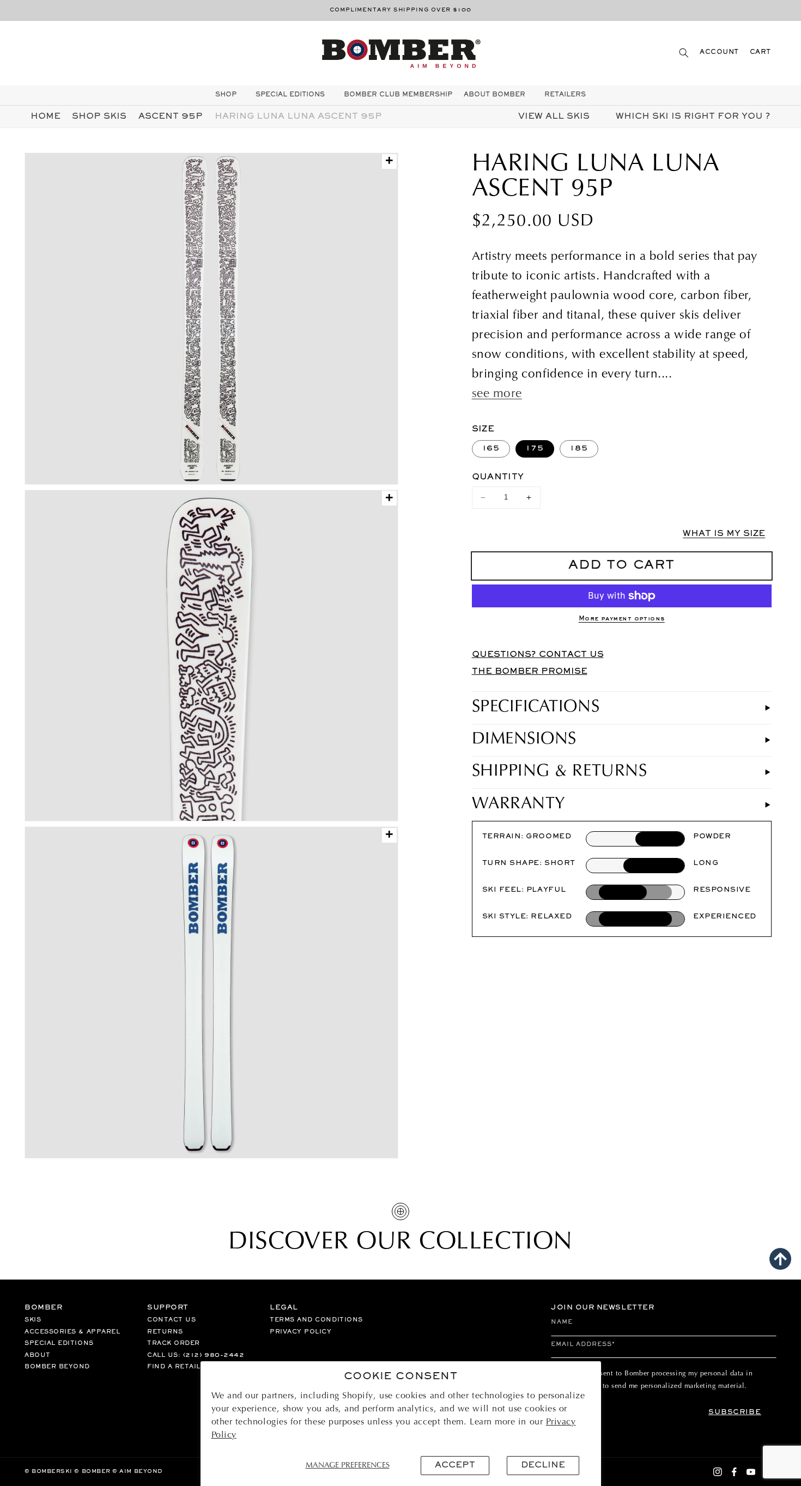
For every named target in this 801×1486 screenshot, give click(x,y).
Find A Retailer (178, 1366)
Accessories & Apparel (72, 1332)
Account (719, 52)
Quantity (498, 477)
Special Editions (59, 1343)
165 (491, 448)
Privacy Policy (301, 1332)
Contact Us (171, 1320)
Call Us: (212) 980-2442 (195, 1355)
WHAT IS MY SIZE (724, 534)
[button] (684, 52)
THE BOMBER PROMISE (529, 671)
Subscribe (734, 1412)
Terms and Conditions (316, 1320)
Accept (455, 1465)
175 (535, 448)
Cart (760, 53)
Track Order (173, 1343)
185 (579, 448)
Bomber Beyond (57, 1366)
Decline (543, 1465)
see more (497, 394)
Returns (165, 1332)
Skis (33, 1320)
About (38, 1355)
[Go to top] (780, 1259)
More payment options (622, 619)
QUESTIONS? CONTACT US (538, 655)
